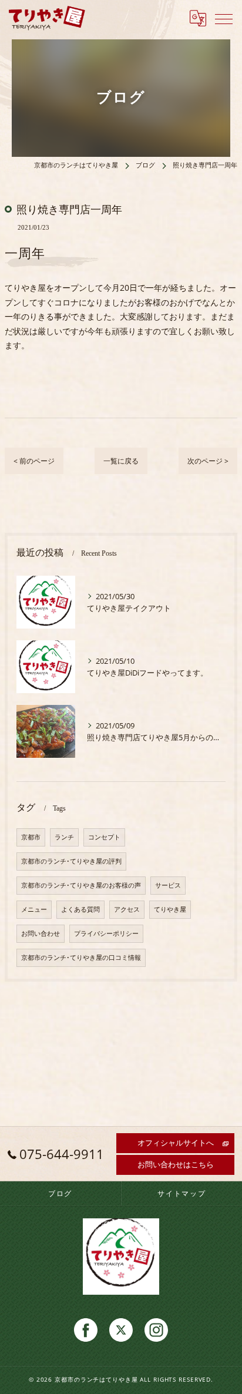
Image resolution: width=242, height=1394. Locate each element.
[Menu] (224, 18)
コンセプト (104, 837)
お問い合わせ (40, 933)
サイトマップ (181, 1193)
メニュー (34, 909)
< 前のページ (34, 461)
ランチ (64, 837)
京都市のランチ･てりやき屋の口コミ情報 (81, 957)
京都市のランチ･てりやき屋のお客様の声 (81, 885)
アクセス (127, 909)
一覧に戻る (121, 461)
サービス (168, 885)
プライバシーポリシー (106, 933)
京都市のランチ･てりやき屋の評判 (71, 861)
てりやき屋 (170, 909)
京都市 (31, 837)
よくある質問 (80, 909)
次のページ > (207, 461)
